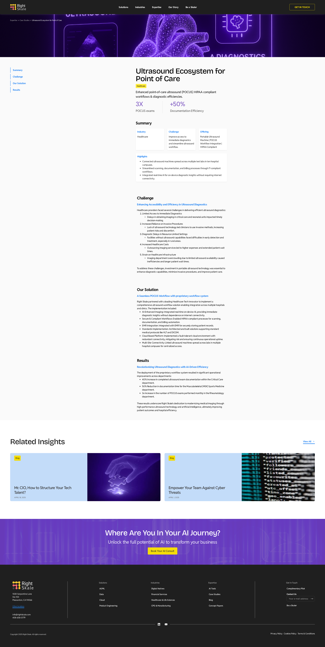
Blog (211, 600)
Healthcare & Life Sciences (163, 600)
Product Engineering (108, 605)
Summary (17, 70)
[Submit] (312, 598)
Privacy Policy (277, 633)
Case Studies (24, 20)
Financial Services (159, 594)
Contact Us (291, 594)
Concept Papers (216, 605)
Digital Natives (157, 588)
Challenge (18, 76)
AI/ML (102, 588)
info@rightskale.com (21, 614)
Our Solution (19, 83)
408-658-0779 (18, 617)
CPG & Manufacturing (160, 605)
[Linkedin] (159, 624)
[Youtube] (166, 624)
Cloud (102, 600)
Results (16, 89)
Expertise (14, 20)
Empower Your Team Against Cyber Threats (197, 490)
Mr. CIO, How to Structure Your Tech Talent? (42, 490)
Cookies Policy (290, 633)
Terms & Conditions (306, 633)
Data (101, 594)
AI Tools (212, 588)
